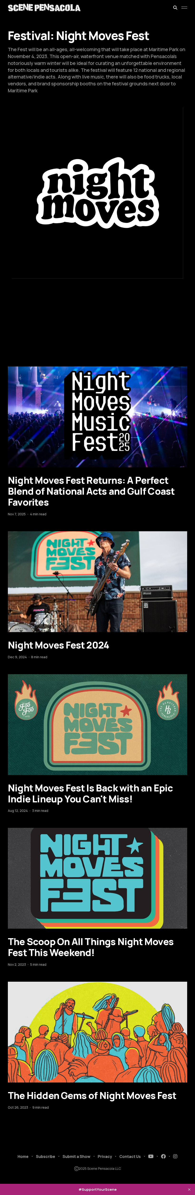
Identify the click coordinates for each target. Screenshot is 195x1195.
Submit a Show (76, 1156)
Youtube (151, 1156)
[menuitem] (23, 1157)
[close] (189, 1189)
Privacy (105, 1156)
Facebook (163, 1156)
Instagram (175, 1156)
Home (23, 1156)
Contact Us (130, 1156)
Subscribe (45, 1156)
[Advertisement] (97, 331)
